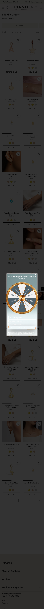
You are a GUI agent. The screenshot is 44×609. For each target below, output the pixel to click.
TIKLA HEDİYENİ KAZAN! (22, 327)
